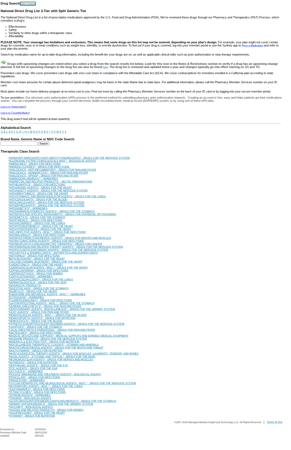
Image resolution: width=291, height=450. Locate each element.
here (105, 67)
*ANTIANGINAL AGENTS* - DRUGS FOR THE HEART (40, 187)
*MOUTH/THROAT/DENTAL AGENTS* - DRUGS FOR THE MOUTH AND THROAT (55, 347)
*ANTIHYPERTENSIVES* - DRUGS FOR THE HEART (39, 229)
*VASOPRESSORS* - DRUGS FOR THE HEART (36, 412)
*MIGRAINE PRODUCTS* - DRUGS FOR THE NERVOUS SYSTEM (47, 338)
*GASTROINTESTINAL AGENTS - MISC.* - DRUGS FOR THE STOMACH (51, 303)
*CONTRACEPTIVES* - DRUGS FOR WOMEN (35, 273)
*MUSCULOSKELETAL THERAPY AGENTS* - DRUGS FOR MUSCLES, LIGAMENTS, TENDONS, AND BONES (73, 353)
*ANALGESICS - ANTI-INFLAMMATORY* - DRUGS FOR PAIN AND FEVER (52, 169)
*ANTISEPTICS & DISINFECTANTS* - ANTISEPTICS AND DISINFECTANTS (53, 252)
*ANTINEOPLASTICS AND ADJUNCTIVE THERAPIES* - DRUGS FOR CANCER (55, 243)
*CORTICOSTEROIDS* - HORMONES (30, 276)
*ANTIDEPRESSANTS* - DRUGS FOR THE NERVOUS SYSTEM (46, 205)
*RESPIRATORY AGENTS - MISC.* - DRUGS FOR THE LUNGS (45, 386)
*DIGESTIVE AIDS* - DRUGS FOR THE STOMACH (38, 288)
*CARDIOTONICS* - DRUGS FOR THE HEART (35, 264)
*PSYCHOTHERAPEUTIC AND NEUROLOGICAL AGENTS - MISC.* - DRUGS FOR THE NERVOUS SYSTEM (72, 383)
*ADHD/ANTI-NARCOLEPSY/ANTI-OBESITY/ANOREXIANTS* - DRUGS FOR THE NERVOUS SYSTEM (69, 158)
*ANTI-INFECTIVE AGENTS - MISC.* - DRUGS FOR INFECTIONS (47, 232)
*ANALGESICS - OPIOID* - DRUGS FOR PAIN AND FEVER (43, 175)
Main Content (27, 3)
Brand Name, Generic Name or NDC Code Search (37, 139)
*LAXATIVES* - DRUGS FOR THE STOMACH (35, 326)
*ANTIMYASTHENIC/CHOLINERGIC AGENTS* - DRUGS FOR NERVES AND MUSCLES (59, 238)
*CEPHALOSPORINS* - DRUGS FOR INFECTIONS (38, 270)
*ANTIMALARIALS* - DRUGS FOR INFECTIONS (36, 235)
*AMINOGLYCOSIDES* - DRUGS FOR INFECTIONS (38, 166)
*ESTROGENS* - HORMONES (26, 297)
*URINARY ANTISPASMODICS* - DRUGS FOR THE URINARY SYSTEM (50, 404)
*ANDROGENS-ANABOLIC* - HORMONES (33, 178)
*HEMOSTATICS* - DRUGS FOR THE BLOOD (35, 321)
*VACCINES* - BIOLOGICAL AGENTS (30, 407)
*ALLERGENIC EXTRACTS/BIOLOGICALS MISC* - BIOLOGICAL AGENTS (52, 160)
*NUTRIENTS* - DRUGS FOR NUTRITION (32, 362)
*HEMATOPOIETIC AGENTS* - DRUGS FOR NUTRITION (41, 318)
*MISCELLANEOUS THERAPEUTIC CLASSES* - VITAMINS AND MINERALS (53, 344)
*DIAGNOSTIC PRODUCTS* (24, 285)
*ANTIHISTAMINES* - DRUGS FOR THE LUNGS (36, 223)
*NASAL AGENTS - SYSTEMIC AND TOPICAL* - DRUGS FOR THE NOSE (51, 356)
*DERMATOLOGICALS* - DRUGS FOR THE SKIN (37, 282)
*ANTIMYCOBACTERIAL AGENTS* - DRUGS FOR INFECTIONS (46, 241)
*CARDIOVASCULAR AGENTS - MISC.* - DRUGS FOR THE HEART (48, 267)
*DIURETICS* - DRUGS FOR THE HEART (32, 291)
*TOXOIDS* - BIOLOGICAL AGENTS (29, 398)
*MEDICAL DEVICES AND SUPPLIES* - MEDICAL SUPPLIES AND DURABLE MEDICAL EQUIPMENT (68, 335)
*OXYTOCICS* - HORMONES (25, 371)
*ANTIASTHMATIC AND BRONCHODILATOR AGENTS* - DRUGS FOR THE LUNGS (57, 196)
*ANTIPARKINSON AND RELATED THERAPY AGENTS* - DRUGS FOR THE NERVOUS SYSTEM (65, 246)
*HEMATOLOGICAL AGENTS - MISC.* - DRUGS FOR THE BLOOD (47, 315)
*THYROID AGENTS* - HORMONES (29, 395)
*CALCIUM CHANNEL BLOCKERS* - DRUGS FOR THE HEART (45, 261)
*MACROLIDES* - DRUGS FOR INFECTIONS (34, 332)
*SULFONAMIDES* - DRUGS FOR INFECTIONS (36, 389)
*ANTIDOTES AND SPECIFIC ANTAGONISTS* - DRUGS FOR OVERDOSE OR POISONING (62, 214)
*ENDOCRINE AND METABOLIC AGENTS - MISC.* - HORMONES (47, 294)
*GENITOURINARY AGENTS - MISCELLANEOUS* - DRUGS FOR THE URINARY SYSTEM (61, 309)
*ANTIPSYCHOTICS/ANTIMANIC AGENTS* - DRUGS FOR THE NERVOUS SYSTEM (58, 249)
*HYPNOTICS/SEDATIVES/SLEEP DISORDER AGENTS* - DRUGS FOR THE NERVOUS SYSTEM (66, 324)
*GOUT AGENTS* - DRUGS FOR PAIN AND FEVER (38, 312)
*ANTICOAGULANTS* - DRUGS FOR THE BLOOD (37, 199)
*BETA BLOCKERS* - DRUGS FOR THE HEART (36, 258)
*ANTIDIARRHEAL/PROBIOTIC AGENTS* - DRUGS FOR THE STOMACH (51, 211)
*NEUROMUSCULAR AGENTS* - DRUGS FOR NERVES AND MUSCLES (50, 359)
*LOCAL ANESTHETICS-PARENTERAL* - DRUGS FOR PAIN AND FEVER (51, 329)
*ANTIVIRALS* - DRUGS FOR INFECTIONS (34, 255)
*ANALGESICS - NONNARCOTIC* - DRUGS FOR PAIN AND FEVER (48, 172)
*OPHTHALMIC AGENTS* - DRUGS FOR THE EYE (38, 365)
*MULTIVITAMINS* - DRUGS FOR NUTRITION (35, 350)
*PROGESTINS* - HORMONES (26, 380)
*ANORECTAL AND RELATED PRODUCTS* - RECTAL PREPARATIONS (50, 181)
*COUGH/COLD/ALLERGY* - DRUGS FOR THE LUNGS (40, 279)
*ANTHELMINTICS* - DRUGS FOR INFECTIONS (36, 184)
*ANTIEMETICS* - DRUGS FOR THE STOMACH (36, 217)
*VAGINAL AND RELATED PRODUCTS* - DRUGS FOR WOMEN (45, 409)
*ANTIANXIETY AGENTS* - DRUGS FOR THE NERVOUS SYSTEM (47, 190)
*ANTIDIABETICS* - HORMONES (28, 208)
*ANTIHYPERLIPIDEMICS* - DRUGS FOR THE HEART (40, 226)
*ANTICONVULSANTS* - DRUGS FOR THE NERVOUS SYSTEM (46, 202)
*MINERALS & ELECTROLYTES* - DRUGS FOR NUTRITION (43, 341)
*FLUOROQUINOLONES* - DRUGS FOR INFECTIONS (40, 300)
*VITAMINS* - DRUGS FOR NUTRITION (31, 415)
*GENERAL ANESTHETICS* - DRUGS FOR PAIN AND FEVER (44, 306)
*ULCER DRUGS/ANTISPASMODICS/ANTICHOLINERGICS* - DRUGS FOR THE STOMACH (62, 401)
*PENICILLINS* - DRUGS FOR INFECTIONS (34, 377)
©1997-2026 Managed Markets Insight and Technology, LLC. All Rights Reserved (217, 422)
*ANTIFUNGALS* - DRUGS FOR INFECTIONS (35, 220)
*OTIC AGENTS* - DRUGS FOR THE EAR (32, 368)
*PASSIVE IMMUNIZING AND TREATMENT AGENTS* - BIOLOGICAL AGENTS (54, 374)
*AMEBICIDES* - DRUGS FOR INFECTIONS (34, 163)
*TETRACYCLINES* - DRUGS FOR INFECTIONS (37, 392)
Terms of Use (274, 422)
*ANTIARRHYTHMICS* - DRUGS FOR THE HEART (38, 193)
